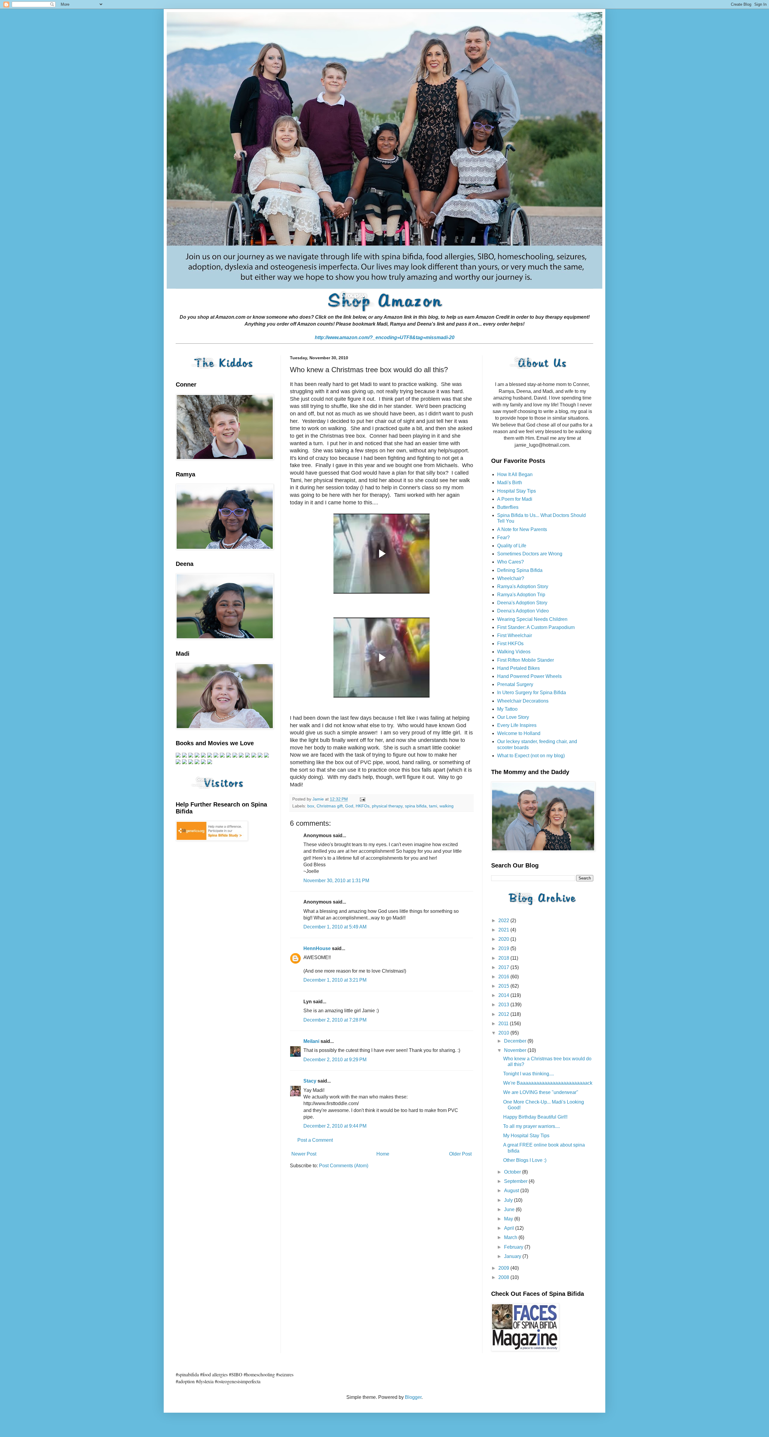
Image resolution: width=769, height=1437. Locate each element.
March (511, 1237)
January (513, 1256)
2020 (504, 939)
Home (382, 1153)
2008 (504, 1277)
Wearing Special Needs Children (532, 619)
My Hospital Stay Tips (526, 1135)
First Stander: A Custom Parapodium (536, 627)
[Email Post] (362, 799)
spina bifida (416, 806)
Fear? (503, 537)
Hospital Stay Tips (516, 491)
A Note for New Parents (522, 529)
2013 (504, 1004)
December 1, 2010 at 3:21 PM (334, 980)
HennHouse (317, 948)
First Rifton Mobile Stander (525, 660)
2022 (504, 920)
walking (446, 806)
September (516, 1181)
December (515, 1041)
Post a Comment (315, 1140)
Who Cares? (510, 561)
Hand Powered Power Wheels (529, 676)
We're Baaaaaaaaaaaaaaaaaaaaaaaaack (547, 1083)
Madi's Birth (509, 482)
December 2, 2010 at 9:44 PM (334, 1126)
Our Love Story (513, 717)
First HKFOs (510, 643)
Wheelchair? (510, 578)
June (510, 1209)
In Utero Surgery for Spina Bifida (531, 692)
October (513, 1171)
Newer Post (303, 1153)
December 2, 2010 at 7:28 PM (334, 1019)
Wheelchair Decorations (523, 700)
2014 (504, 995)
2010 (504, 1032)
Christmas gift (330, 806)
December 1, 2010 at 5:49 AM (334, 926)
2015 (504, 986)
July (509, 1200)
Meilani (311, 1041)
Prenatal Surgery (515, 684)
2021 (504, 929)
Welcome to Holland (518, 733)
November (515, 1050)
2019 (504, 948)
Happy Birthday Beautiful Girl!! (535, 1117)
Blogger (413, 1397)
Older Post (460, 1153)
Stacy (309, 1080)
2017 (504, 967)
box (310, 806)
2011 (504, 1023)
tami (433, 806)
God (349, 806)
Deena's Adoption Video (523, 610)
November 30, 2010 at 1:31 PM (336, 880)
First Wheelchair (514, 635)
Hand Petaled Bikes (518, 668)
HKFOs (362, 806)
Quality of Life (511, 545)
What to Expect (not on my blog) (531, 755)
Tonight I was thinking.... (528, 1073)
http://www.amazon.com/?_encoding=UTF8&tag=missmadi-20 (384, 337)
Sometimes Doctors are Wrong (529, 553)
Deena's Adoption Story (522, 602)
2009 (504, 1268)
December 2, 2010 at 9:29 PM (334, 1059)
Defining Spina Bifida (520, 570)
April (509, 1228)
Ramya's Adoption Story (522, 586)
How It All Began (515, 474)
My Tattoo (507, 709)
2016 (504, 976)
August (512, 1190)
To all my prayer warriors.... (531, 1126)
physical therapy (387, 806)
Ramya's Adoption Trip (521, 594)
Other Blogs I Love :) (524, 1160)
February (514, 1247)
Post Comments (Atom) (343, 1165)
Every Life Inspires (516, 725)
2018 (504, 958)
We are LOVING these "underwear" (540, 1092)
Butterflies (507, 507)
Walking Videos (513, 651)
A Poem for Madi (514, 499)
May (509, 1218)
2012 (504, 1014)
